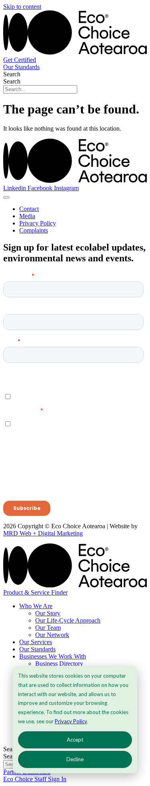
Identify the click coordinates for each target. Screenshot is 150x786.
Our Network (52, 634)
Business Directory (59, 663)
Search (11, 74)
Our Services (35, 642)
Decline (75, 759)
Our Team (48, 627)
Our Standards (37, 649)
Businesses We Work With (52, 656)
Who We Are (35, 606)
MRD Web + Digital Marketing (43, 533)
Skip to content (22, 6)
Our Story (47, 613)
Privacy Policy (71, 721)
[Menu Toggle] (6, 197)
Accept (75, 739)
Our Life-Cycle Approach (67, 620)
